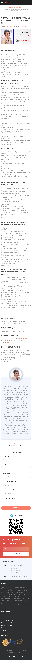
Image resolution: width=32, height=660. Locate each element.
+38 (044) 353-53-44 (16, 571)
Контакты (4, 630)
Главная (11, 7)
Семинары (18, 7)
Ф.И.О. (5, 464)
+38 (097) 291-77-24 (16, 573)
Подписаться (16, 553)
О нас (3, 628)
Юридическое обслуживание (10, 623)
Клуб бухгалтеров (7, 620)
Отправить (16, 507)
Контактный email (8, 490)
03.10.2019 (9, 26)
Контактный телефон (9, 481)
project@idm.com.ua (16, 565)
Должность (6, 473)
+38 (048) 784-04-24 (16, 569)
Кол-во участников (9, 498)
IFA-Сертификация (7, 625)
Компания (6, 456)
